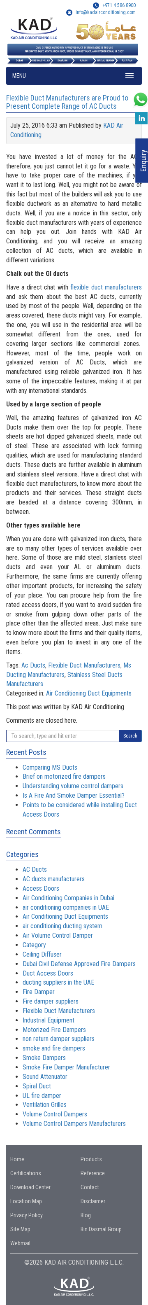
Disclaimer (93, 1201)
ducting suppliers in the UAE (58, 982)
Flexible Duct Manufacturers (84, 665)
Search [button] (130, 736)
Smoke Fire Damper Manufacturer (66, 1067)
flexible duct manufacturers (106, 287)
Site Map (20, 1229)
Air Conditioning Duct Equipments (89, 693)
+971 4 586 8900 (118, 5)
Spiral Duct (37, 1086)
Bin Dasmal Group (101, 1229)
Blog (86, 1215)
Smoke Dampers (44, 1058)
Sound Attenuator (45, 1077)
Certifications (25, 1173)
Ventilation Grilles (45, 1105)
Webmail (20, 1243)
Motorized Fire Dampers (54, 1030)
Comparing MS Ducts (50, 767)
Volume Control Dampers (55, 1114)
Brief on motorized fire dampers (64, 776)
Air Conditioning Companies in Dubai (68, 898)
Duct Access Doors (48, 973)
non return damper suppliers (59, 1039)
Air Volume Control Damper (58, 935)
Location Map (26, 1201)
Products (91, 1159)
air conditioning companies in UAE (66, 907)
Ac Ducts (33, 665)
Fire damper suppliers (51, 1001)
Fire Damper (39, 992)
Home (17, 1159)
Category (34, 945)
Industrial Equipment (48, 1020)
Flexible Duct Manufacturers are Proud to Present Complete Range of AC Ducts (67, 101)
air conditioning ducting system (62, 926)
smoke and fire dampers (54, 1048)
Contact (90, 1187)
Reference (93, 1173)
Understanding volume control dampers (73, 786)
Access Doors (41, 888)
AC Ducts (35, 869)
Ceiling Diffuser (42, 954)
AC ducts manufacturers (54, 879)
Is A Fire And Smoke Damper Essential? (74, 795)
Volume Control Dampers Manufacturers (74, 1124)
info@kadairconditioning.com (106, 12)
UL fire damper (42, 1096)
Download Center (30, 1187)
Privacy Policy (26, 1215)
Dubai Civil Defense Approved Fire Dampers (79, 964)
